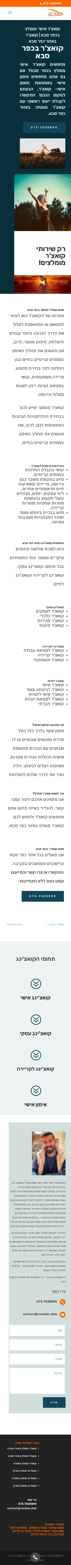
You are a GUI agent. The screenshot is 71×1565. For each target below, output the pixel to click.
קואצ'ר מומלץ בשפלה (25, 1463)
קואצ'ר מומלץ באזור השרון (22, 1456)
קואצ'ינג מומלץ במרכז (25, 1470)
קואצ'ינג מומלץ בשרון (25, 1485)
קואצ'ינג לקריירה (35, 1069)
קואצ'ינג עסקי (35, 1033)
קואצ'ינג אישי (35, 998)
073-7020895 (52, 3)
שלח (54, 1402)
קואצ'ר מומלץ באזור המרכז (22, 1448)
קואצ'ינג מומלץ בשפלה (24, 1478)
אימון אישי (35, 1104)
